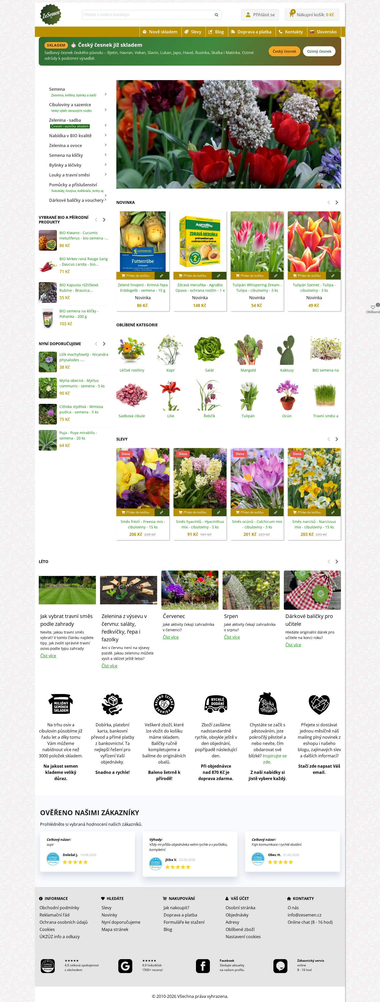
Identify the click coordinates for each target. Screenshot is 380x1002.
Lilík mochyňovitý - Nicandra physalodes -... (83, 357)
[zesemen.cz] (50, 14)
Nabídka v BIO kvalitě (70, 135)
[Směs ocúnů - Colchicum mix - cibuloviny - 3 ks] (257, 478)
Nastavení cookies (243, 936)
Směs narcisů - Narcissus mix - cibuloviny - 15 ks (314, 524)
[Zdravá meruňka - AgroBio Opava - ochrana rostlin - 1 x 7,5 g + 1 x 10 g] (199, 241)
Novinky (109, 915)
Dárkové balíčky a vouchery (76, 200)
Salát (209, 370)
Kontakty (294, 32)
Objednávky (237, 915)
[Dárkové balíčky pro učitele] (312, 589)
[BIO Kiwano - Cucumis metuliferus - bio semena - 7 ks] (48, 240)
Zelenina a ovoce (65, 145)
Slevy (196, 32)
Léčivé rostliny (132, 370)
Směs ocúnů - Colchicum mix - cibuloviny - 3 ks (257, 524)
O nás (293, 908)
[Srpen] (251, 589)
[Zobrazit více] (162, 276)
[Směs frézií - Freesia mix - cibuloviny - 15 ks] (142, 478)
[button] (96, 219)
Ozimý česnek (319, 51)
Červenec (174, 616)
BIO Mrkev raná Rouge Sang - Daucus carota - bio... (83, 261)
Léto (43, 561)
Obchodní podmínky (59, 908)
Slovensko (327, 32)
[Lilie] (170, 394)
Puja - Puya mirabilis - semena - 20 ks (78, 435)
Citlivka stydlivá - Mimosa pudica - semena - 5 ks (81, 409)
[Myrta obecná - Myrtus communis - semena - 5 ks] (48, 388)
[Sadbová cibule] (131, 394)
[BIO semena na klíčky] (325, 349)
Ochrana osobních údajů (64, 922)
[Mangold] (248, 349)
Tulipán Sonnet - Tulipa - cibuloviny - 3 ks (314, 287)
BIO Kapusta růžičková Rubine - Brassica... (78, 287)
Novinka (125, 202)
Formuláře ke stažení (184, 922)
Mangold (248, 370)
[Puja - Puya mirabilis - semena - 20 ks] (48, 440)
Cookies (47, 929)
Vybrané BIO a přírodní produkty (63, 220)
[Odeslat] (216, 14)
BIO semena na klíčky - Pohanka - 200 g (78, 314)
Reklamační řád (55, 915)
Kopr (170, 370)
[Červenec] (189, 589)
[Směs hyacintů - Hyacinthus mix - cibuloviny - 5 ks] (199, 478)
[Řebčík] (209, 394)
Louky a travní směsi (69, 175)
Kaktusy (287, 370)
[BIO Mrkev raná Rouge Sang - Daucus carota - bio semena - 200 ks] (48, 266)
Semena (72, 91)
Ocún (287, 415)
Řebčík (209, 415)
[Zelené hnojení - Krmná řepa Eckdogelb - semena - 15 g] (142, 241)
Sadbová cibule (132, 415)
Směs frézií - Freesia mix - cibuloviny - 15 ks (143, 524)
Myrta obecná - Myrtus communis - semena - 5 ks (82, 383)
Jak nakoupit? (176, 908)
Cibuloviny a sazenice (70, 107)
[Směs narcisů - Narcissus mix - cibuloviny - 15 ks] (314, 478)
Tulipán (248, 415)
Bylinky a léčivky (65, 165)
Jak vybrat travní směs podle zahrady (66, 620)
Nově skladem (163, 32)
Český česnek (284, 51)
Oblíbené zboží (240, 929)
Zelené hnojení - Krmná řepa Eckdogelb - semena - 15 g (143, 287)
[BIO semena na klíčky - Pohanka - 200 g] (48, 318)
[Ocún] (286, 394)
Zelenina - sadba (69, 122)
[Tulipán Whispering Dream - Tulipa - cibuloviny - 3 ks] (257, 241)
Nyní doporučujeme (60, 343)
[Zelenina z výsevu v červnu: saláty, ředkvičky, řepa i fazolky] (128, 589)
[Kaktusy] (286, 349)
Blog (219, 32)
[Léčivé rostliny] (131, 349)
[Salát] (209, 349)
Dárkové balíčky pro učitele (309, 620)
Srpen (231, 616)
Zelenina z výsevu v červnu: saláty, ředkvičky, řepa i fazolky (124, 628)
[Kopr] (170, 349)
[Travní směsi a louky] (325, 394)
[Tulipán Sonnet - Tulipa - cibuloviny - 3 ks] (314, 241)
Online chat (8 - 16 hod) (310, 922)
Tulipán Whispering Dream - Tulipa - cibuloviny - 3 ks (257, 287)
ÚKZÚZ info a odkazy (60, 936)
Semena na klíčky (66, 155)
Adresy (232, 922)
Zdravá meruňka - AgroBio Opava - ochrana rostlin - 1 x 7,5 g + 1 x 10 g (200, 290)
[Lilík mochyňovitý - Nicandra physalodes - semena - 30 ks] (48, 362)
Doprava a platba (254, 32)
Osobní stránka (240, 908)
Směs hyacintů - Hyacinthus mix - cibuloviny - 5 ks (200, 524)
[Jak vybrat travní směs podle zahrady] (67, 589)
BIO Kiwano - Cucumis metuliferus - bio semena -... (84, 235)
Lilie (170, 415)
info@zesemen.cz (305, 915)
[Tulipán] (248, 394)
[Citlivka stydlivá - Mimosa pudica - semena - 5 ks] (48, 414)
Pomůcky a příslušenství (76, 187)
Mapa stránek (115, 929)
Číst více (48, 656)
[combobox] (147, 14)
